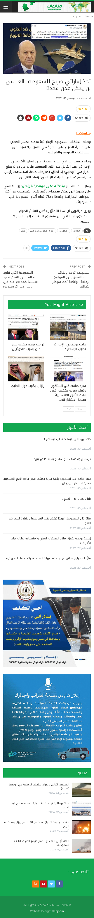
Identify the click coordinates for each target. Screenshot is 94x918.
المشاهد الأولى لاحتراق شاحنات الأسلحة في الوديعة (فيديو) (39, 786)
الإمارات (76, 231)
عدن (23, 231)
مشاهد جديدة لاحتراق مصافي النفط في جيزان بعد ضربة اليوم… (36, 824)
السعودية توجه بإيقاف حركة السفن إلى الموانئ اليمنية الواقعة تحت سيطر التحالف (71, 279)
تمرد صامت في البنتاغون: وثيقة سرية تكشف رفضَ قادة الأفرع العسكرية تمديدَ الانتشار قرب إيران (47, 481)
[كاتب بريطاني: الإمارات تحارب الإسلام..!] (68, 327)
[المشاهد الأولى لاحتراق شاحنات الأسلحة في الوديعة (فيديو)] (81, 790)
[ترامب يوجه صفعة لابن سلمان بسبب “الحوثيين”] (26, 327)
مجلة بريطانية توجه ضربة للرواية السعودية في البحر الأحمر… (39, 805)
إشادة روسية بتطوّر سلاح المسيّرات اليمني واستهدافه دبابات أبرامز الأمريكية (50, 541)
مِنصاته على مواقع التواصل (43, 186)
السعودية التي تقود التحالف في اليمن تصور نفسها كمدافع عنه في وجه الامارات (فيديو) (20, 279)
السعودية (63, 231)
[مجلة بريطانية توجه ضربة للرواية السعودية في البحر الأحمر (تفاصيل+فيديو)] (81, 808)
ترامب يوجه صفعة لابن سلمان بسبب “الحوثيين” (62, 459)
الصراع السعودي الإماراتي (42, 231)
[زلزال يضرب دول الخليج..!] (26, 368)
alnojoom (58, 911)
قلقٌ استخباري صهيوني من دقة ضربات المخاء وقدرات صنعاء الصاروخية (48, 558)
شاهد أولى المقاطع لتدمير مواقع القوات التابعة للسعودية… (41, 843)
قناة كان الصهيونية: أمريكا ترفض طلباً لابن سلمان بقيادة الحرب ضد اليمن (50, 521)
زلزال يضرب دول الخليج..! (76, 498)
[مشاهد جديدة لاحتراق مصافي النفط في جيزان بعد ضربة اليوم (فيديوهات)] (81, 827)
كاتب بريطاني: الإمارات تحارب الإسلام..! (67, 439)
